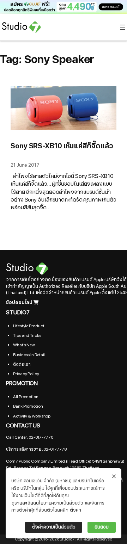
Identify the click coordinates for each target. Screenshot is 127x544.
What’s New (24, 345)
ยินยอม (102, 527)
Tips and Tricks (27, 335)
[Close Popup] (114, 476)
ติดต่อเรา (21, 364)
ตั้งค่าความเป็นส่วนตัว (53, 527)
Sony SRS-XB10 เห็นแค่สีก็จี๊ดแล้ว (62, 146)
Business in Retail (29, 355)
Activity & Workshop (31, 416)
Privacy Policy (26, 374)
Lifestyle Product (28, 326)
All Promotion (25, 397)
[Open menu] (123, 27)
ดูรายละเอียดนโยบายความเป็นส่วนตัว (47, 503)
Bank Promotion (28, 406)
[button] (63, 7)
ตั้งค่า (75, 510)
